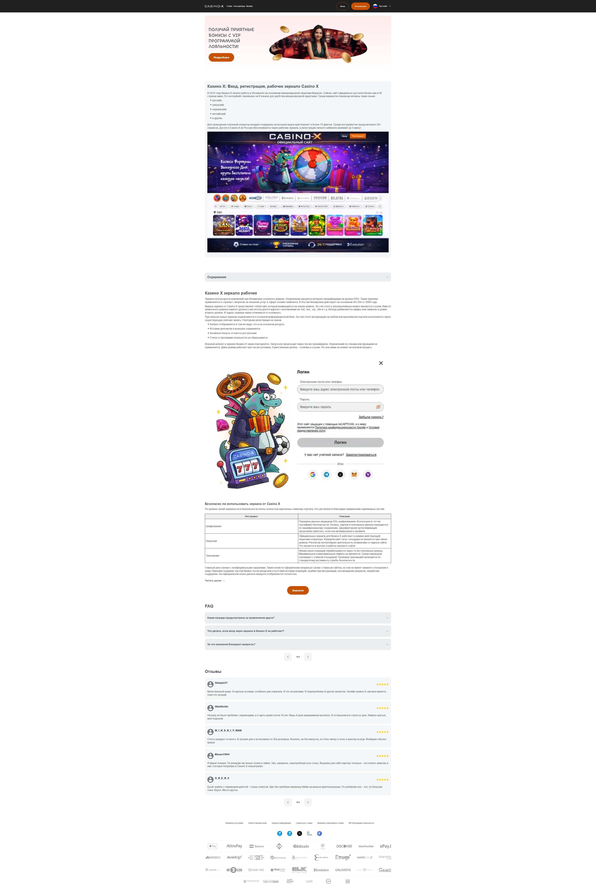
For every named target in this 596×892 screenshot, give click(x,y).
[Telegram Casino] (290, 833)
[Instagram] (309, 833)
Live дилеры (239, 6)
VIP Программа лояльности (361, 823)
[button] (382, 6)
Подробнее (221, 57)
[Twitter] (299, 833)
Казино (249, 6)
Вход (342, 6)
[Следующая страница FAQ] (308, 657)
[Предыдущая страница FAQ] (288, 657)
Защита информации (281, 823)
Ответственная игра (257, 823)
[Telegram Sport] (280, 833)
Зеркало (298, 590)
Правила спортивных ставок (330, 823)
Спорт (229, 6)
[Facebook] (319, 833)
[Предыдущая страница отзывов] (288, 802)
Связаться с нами (304, 823)
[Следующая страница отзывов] (308, 802)
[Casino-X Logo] (214, 6)
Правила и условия (234, 823)
